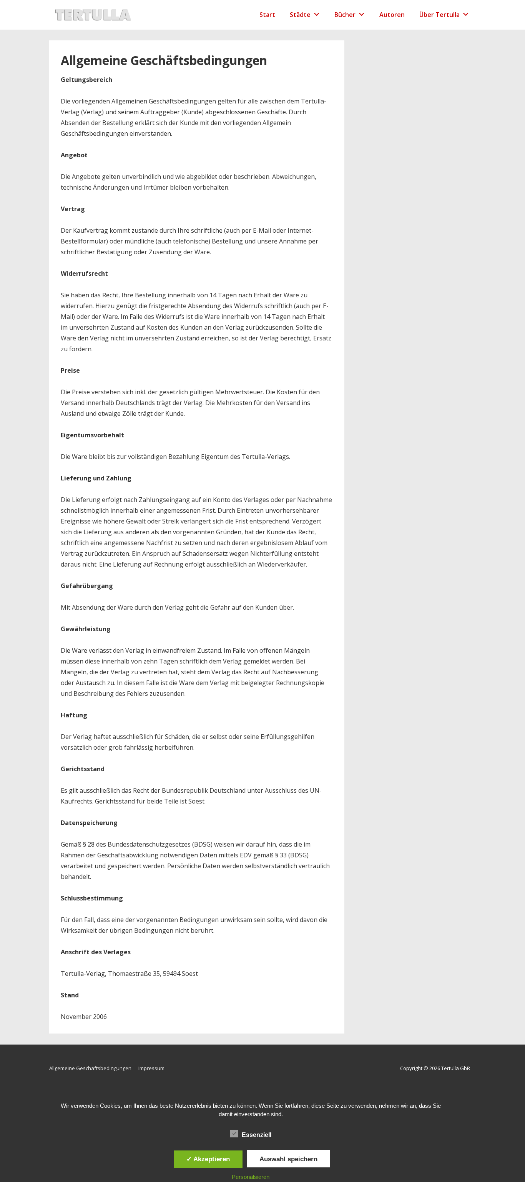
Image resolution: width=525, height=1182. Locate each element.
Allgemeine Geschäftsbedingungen (90, 1068)
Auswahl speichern (288, 1158)
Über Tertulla (439, 14)
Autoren (392, 14)
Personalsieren (250, 1177)
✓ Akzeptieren (208, 1158)
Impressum (151, 1068)
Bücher (345, 14)
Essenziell (256, 1135)
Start (267, 14)
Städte (300, 14)
